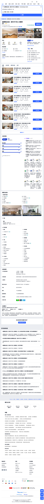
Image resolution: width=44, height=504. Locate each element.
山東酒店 (21, 399)
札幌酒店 (10, 454)
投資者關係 (31, 463)
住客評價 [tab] (7, 65)
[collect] (42, 490)
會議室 (24, 201)
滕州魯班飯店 (29, 423)
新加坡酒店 (14, 454)
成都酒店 (6, 454)
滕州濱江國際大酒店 (21, 429)
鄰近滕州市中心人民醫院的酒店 (18, 440)
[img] (10, 33)
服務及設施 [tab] (13, 65)
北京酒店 (21, 452)
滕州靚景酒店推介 (8, 446)
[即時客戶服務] (42, 498)
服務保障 (3, 465)
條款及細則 (17, 468)
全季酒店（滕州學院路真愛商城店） (26, 418)
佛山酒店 (29, 452)
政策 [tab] (17, 65)
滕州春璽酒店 (34, 416)
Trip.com (11, 399)
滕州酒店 (25, 399)
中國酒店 (17, 399)
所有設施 (3, 52)
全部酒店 (30, 470)
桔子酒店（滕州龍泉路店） (9, 425)
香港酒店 (10, 450)
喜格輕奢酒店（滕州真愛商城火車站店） (11, 431)
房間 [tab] (3, 65)
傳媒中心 (17, 465)
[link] (32, 2)
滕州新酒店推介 (14, 446)
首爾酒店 (14, 452)
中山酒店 (25, 452)
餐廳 (4, 199)
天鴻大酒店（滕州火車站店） (10, 416)
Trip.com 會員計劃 (32, 465)
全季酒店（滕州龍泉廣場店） (10, 423)
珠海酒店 (14, 450)
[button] (34, 2)
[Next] (41, 210)
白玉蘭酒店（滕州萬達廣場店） (20, 425)
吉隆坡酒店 (34, 452)
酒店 (14, 399)
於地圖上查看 (29, 61)
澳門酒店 (10, 452)
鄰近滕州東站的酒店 (26, 442)
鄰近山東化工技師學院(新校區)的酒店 (21, 435)
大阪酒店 (6, 452)
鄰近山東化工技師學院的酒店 (29, 440)
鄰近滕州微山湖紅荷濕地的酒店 (10, 442)
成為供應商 (31, 472)
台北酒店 (25, 450)
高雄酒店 (18, 454)
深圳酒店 (6, 450)
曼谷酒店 (33, 450)
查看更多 (3, 57)
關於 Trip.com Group (19, 472)
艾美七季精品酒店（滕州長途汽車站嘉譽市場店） (24, 427)
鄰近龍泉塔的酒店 (19, 442)
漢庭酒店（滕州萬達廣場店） (10, 427)
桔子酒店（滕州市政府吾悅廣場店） (11, 429)
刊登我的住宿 (31, 468)
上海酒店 (29, 450)
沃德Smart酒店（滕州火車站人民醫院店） (12, 418)
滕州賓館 (29, 416)
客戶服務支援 (4, 463)
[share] (42, 494)
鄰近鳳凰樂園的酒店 (8, 440)
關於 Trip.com (18, 463)
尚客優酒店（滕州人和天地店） (21, 423)
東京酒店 (17, 450)
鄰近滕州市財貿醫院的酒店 (9, 435)
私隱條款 (17, 470)
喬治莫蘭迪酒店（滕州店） (30, 425)
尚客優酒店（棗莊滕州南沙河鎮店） (22, 416)
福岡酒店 (17, 452)
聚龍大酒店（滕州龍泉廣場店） (24, 431)
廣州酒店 (21, 450)
